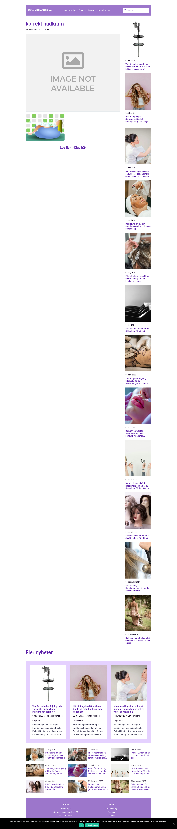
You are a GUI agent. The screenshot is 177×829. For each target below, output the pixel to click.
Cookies (91, 10)
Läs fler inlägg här (73, 147)
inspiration (37, 720)
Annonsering (70, 10)
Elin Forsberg (134, 716)
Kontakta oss (104, 10)
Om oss (82, 10)
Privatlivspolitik (92, 825)
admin (48, 29)
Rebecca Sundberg (54, 716)
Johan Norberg (93, 716)
